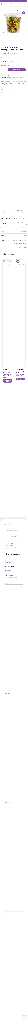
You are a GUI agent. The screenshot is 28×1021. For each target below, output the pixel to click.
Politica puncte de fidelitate (12, 577)
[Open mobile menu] (1, 4)
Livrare (7, 558)
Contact (7, 541)
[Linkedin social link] (7, 190)
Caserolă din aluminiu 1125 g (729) (20, 472)
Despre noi (8, 562)
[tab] (9, 319)
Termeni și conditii (9, 543)
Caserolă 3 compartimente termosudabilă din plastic (7, 472)
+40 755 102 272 (10, 528)
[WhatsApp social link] (9, 190)
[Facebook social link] (5, 190)
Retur (6, 560)
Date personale (9, 545)
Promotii (22, 178)
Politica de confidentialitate (12, 547)
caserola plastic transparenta (8, 185)
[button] (20, 480)
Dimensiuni (4, 162)
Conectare (8, 570)
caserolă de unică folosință (12, 181)
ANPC (6, 550)
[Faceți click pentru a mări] (3, 33)
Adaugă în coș (17, 170)
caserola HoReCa (9, 184)
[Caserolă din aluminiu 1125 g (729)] (20, 414)
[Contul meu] (20, 4)
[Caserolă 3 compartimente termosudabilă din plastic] (7, 414)
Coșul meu (8, 573)
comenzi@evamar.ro (11, 530)
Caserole (8, 178)
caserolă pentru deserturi (14, 182)
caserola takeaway (19, 184)
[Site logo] (13, 4)
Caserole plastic (15, 178)
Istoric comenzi (9, 575)
